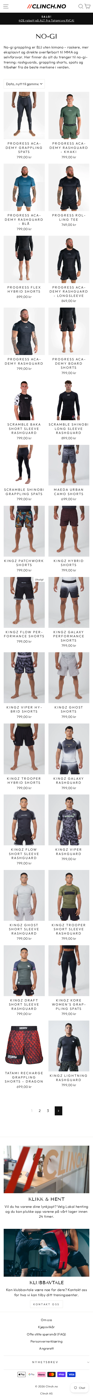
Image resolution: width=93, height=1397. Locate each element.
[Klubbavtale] (46, 1253)
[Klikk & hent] (46, 1169)
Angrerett (46, 1348)
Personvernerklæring (46, 1341)
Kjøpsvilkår (46, 1327)
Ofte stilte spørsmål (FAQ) (46, 1334)
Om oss (46, 1320)
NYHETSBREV (45, 1362)
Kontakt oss (46, 1304)
